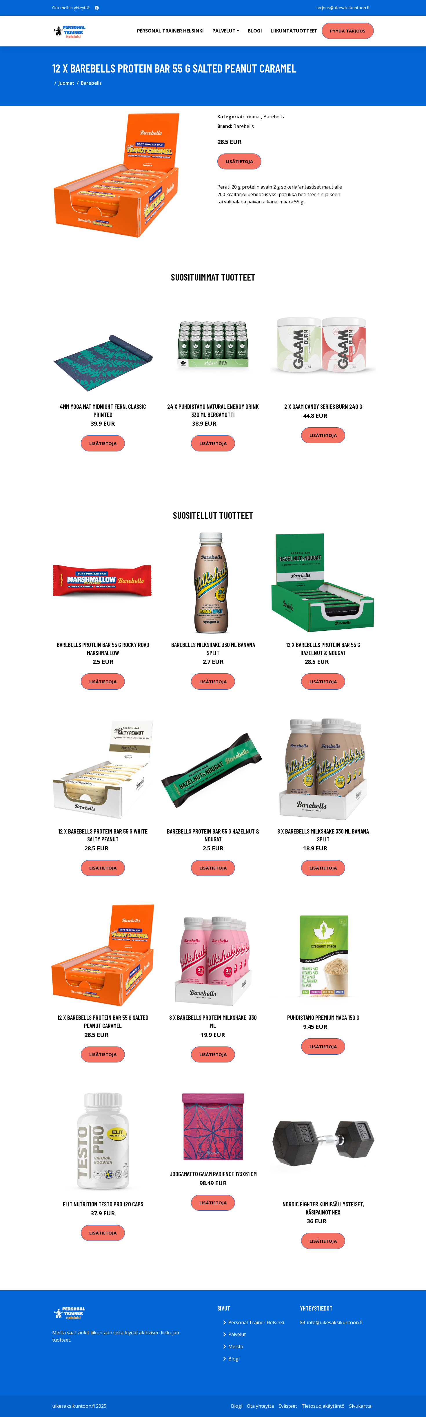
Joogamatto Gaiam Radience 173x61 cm (213, 1173)
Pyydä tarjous (347, 31)
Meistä (235, 1346)
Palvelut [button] (224, 31)
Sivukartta (360, 1406)
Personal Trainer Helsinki (170, 31)
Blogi (255, 31)
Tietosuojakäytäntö (323, 1406)
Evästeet (287, 1406)
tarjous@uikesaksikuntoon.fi (342, 7)
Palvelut (237, 1334)
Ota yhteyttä (260, 1406)
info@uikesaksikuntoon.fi (334, 1322)
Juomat (66, 83)
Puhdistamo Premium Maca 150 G (323, 1017)
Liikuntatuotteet (294, 31)
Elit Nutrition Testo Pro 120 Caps (103, 1204)
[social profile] (96, 7)
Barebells (91, 83)
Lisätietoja (239, 161)
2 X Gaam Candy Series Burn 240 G (323, 406)
